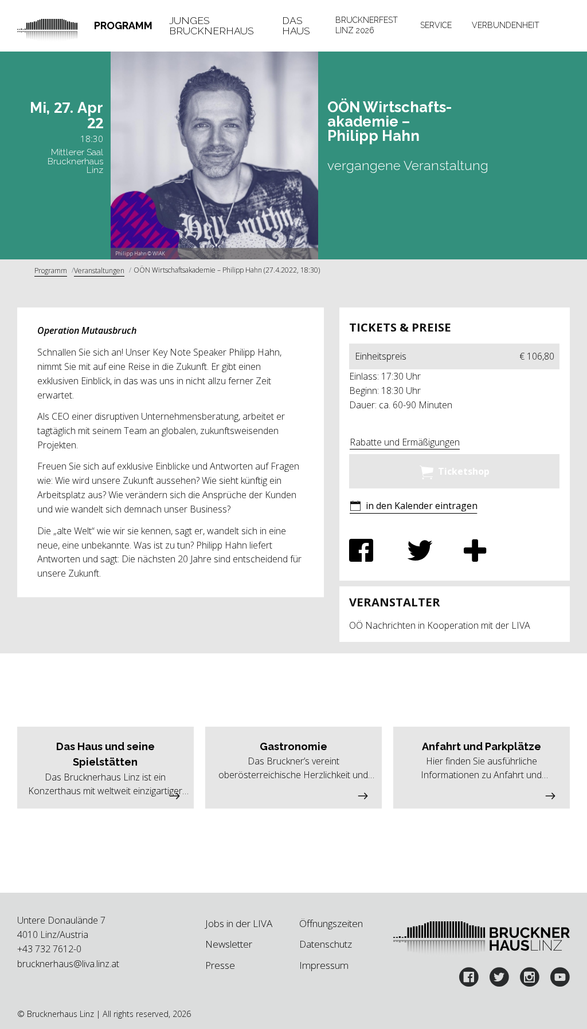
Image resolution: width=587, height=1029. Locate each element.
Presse (220, 965)
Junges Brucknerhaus (211, 25)
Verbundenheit (505, 25)
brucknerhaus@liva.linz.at (68, 963)
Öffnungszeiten (331, 923)
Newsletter (228, 944)
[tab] (123, 25)
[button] (413, 507)
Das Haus (296, 25)
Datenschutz (325, 944)
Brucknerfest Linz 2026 (366, 25)
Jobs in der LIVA (238, 923)
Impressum (324, 965)
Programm (123, 25)
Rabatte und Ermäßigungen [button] (405, 442)
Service (436, 25)
